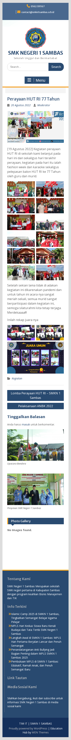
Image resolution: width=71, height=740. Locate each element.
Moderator (43, 105)
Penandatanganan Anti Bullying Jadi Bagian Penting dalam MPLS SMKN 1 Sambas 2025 (34, 653)
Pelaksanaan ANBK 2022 (35, 406)
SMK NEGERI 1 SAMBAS (35, 53)
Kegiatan (17, 378)
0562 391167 (37, 6)
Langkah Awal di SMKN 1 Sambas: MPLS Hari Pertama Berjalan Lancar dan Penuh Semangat (36, 641)
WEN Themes (40, 732)
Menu (40, 80)
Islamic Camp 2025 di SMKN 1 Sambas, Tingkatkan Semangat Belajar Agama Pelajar (35, 618)
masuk (26, 424)
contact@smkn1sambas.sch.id (37, 12)
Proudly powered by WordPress (28, 728)
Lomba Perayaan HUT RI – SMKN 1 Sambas (35, 395)
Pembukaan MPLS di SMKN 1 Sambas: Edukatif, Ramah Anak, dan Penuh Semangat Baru (35, 665)
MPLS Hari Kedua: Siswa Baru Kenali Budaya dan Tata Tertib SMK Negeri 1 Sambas (34, 630)
